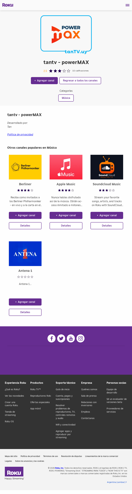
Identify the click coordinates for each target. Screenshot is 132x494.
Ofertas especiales (40, 402)
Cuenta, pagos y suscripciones (64, 397)
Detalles (25, 225)
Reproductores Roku (40, 396)
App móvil (35, 409)
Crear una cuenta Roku (11, 404)
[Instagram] (80, 338)
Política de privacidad (20, 134)
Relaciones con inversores (89, 404)
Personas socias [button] (116, 383)
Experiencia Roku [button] (15, 383)
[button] (127, 5)
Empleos (85, 412)
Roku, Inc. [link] (59, 468)
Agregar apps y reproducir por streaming (64, 434)
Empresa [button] (86, 383)
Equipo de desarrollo (112, 391)
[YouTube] (71, 338)
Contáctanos (87, 418)
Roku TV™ (35, 389)
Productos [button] (36, 383)
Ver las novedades (14, 396)
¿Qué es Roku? (12, 389)
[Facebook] (51, 338)
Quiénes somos (89, 389)
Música (66, 98)
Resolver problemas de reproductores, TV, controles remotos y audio (65, 412)
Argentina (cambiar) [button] (116, 482)
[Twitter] (61, 338)
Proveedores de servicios (115, 410)
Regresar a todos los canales (80, 80)
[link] (14, 474)
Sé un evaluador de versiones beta (117, 401)
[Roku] (7, 4)
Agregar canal (44, 80)
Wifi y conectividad (65, 425)
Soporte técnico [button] (65, 383)
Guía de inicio (63, 389)
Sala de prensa (89, 396)
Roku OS (9, 421)
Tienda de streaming (10, 413)
